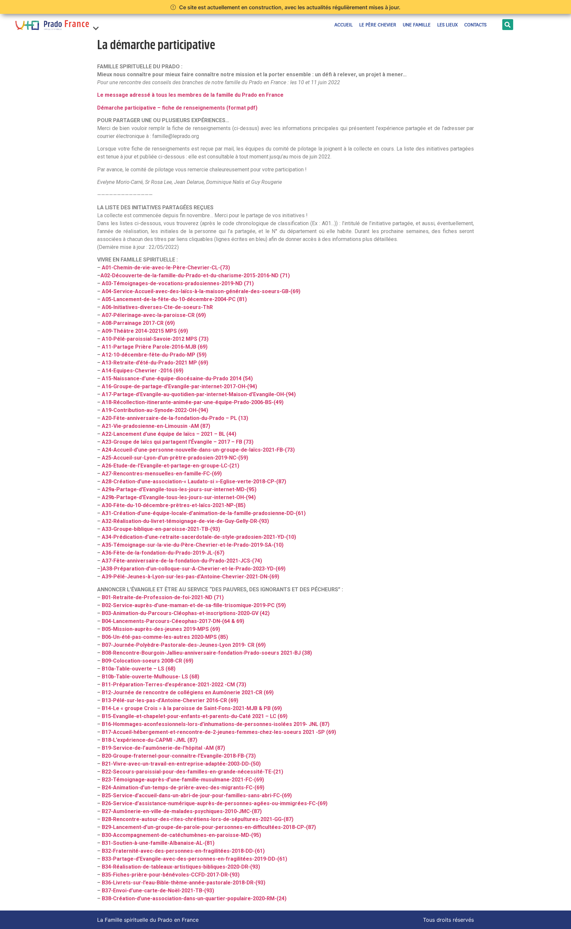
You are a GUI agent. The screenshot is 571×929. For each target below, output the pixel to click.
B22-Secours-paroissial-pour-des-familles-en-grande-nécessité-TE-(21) (192, 772)
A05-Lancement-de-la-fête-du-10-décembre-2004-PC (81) (174, 299)
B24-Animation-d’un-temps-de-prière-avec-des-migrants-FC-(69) (183, 787)
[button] (96, 25)
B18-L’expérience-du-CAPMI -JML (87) (149, 740)
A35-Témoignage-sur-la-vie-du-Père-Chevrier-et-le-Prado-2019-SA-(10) (193, 545)
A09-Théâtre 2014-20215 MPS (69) (145, 331)
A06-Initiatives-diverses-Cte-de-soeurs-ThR (157, 307)
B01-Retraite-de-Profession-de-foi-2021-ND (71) (163, 597)
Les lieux (447, 24)
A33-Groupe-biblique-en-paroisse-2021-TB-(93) (161, 529)
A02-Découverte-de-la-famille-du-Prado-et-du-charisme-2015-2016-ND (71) (195, 275)
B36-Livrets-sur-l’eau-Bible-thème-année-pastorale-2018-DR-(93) (183, 882)
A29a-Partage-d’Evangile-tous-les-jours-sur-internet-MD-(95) (179, 489)
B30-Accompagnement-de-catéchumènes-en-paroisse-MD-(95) (181, 835)
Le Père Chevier (377, 24)
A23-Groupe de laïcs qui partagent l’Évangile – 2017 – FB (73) (177, 442)
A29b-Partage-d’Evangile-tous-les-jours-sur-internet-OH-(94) (179, 497)
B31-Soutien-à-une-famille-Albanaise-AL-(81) (158, 843)
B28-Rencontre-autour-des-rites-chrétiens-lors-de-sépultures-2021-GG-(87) (197, 819)
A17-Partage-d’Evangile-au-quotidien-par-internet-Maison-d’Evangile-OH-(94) (199, 394)
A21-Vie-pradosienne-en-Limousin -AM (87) (156, 426)
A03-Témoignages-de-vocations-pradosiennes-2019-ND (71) (178, 283)
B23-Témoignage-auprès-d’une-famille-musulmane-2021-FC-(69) (183, 779)
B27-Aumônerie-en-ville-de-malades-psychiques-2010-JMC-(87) (182, 811)
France (77, 24)
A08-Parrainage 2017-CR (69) (138, 323)
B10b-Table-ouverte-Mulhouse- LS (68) (150, 676)
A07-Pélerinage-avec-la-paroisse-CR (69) (154, 315)
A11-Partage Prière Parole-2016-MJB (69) (155, 347)
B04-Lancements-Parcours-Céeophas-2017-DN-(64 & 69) (173, 621)
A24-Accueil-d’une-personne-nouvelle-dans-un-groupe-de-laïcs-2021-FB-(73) (198, 450)
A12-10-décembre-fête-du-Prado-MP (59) (154, 355)
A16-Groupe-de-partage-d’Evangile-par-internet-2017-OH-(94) (179, 386)
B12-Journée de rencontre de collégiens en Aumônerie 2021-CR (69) (188, 692)
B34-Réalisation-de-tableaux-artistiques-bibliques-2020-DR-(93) (181, 867)
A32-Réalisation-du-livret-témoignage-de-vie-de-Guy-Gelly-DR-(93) (185, 521)
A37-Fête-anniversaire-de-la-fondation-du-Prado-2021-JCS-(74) (182, 561)
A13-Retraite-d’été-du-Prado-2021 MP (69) (155, 363)
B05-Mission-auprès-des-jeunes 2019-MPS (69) (161, 629)
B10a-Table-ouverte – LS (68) (138, 669)
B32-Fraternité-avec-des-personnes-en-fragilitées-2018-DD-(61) (183, 851)
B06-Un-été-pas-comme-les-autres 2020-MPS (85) (165, 637)
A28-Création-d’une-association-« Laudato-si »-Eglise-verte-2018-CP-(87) (194, 481)
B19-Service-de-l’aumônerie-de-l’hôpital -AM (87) (163, 748)
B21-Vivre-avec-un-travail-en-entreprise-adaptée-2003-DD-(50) (181, 764)
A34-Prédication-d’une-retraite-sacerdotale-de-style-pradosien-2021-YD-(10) (199, 537)
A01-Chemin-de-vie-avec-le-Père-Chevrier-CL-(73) (166, 267)
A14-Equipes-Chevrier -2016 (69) (142, 370)
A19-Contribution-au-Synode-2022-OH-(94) (155, 410)
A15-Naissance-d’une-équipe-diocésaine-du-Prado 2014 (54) (177, 378)
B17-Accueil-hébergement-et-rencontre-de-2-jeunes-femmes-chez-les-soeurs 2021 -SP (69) (219, 732)
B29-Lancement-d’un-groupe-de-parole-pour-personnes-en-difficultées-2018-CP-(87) (209, 827)
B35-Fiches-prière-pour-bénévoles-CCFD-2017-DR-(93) (171, 875)
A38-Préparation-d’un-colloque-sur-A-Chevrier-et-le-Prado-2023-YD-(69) (194, 569)
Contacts (475, 24)
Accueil (343, 24)
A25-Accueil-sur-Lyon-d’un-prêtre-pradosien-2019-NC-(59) (175, 458)
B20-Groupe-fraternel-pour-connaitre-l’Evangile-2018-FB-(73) (179, 756)
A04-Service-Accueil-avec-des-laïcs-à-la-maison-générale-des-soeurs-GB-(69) (201, 291)
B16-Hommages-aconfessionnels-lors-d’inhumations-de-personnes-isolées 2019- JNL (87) (215, 724)
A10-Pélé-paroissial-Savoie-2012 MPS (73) (155, 339)
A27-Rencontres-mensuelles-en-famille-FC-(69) (162, 473)
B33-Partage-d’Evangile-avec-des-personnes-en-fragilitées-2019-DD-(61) (194, 859)
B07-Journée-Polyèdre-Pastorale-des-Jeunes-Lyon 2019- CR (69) (184, 645)
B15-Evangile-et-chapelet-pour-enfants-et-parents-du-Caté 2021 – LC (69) (194, 716)
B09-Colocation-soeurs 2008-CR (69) (147, 661)
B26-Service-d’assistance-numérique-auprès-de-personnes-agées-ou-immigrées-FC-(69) (214, 803)
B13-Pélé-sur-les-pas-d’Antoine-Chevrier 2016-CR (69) (170, 700)
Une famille (417, 24)
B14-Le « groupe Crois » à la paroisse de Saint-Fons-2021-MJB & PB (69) (192, 708)
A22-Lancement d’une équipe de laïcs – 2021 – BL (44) (169, 434)
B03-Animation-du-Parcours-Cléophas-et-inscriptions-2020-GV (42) (186, 613)
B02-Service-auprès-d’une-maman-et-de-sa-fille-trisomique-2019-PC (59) (194, 605)
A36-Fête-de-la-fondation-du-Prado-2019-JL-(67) (163, 553)
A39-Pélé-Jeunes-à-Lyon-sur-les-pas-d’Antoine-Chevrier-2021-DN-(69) (190, 576)
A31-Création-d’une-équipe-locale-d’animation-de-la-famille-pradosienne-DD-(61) (204, 513)
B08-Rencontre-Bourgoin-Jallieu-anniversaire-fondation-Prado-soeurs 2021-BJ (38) (207, 653)
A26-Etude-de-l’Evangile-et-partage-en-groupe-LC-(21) (170, 466)
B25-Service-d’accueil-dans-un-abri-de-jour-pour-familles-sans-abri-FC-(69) (197, 795)
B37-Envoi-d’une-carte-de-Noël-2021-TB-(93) (158, 890)
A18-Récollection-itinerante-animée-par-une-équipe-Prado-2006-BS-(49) (193, 402)
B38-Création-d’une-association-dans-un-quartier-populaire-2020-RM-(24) (194, 898)
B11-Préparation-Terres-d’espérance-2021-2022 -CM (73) (174, 684)
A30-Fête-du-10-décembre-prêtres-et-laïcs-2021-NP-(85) (174, 505)
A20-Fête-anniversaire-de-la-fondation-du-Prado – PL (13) (175, 418)
